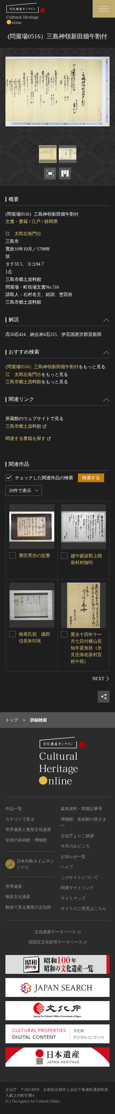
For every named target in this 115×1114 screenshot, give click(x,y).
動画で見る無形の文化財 (28, 907)
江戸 (36, 221)
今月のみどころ (75, 846)
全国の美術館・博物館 (26, 840)
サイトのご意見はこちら (83, 908)
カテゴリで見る (19, 819)
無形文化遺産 (17, 896)
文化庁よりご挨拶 (77, 835)
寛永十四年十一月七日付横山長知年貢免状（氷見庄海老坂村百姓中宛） (86, 648)
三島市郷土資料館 (23, 381)
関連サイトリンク (77, 887)
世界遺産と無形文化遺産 (28, 829)
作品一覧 (13, 808)
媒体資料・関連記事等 (81, 808)
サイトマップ (73, 898)
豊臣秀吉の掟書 (34, 555)
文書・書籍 (16, 221)
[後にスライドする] (101, 678)
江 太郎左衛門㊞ (23, 233)
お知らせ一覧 (73, 856)
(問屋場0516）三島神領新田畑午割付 (42, 366)
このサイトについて (79, 877)
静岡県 (51, 221)
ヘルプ (67, 866)
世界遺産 (13, 886)
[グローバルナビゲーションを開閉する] (104, 9)
